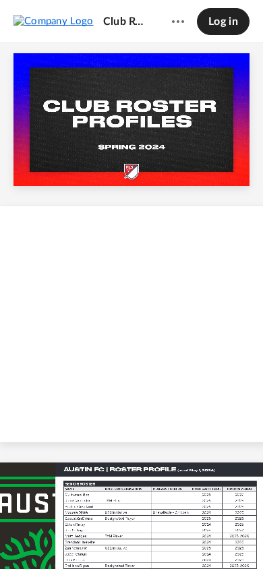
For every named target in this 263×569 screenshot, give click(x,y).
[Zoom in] (154, 536)
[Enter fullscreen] (231, 536)
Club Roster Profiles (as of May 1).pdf (124, 21)
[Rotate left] (181, 536)
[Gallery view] (207, 536)
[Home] (53, 21)
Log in (223, 21)
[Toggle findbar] (31, 536)
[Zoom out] (108, 536)
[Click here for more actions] (178, 21)
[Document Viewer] (131, 306)
